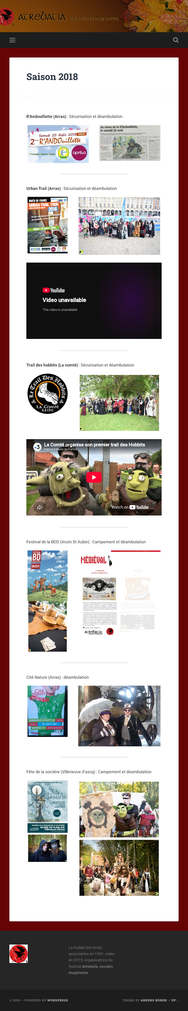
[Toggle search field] (176, 40)
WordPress (57, 1000)
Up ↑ (175, 1000)
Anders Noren (154, 1000)
